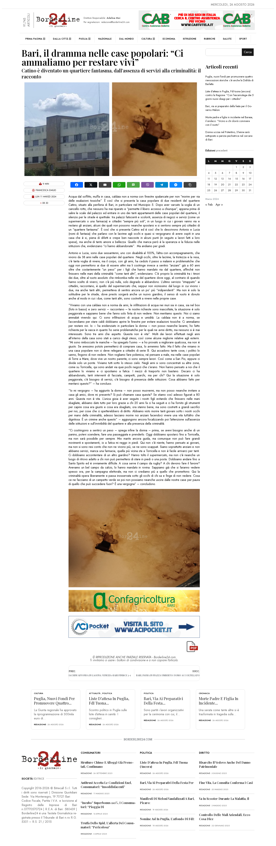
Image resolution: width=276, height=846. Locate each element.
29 (236, 190)
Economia (169, 39)
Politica (107, 693)
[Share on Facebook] (76, 185)
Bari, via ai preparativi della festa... (163, 700)
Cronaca (204, 693)
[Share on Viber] (147, 185)
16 (243, 178)
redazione (40, 724)
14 (229, 178)
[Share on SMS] (133, 185)
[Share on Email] (105, 185)
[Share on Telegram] (161, 185)
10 (250, 173)
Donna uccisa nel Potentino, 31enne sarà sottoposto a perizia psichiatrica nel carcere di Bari (228, 135)
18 (208, 184)
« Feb (209, 204)
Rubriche (209, 39)
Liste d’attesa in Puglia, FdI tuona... (109, 700)
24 (250, 184)
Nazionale (105, 39)
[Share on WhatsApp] (119, 185)
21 (229, 184)
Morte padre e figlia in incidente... (218, 700)
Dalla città (60, 39)
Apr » (219, 204)
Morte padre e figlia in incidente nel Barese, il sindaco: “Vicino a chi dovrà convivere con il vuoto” (229, 121)
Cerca (248, 52)
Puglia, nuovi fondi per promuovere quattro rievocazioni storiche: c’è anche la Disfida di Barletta (229, 80)
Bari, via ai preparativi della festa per (167, 783)
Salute (227, 39)
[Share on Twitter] (90, 185)
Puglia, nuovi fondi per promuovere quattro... (54, 700)
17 (250, 178)
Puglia (83, 39)
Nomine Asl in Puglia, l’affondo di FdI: (167, 819)
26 (215, 190)
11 (209, 178)
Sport (243, 39)
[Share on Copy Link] (190, 185)
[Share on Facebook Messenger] (176, 185)
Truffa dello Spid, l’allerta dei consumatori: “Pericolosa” (108, 825)
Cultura (146, 39)
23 (243, 184)
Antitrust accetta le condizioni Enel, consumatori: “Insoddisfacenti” (106, 785)
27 (222, 190)
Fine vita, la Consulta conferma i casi (226, 783)
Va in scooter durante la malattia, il (224, 799)
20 (222, 184)
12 (215, 178)
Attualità (94, 693)
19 (215, 184)
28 (229, 190)
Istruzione (189, 39)
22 (236, 184)
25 (208, 190)
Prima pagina (33, 39)
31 (250, 190)
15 (236, 178)
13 (222, 178)
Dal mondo (126, 39)
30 (243, 190)
